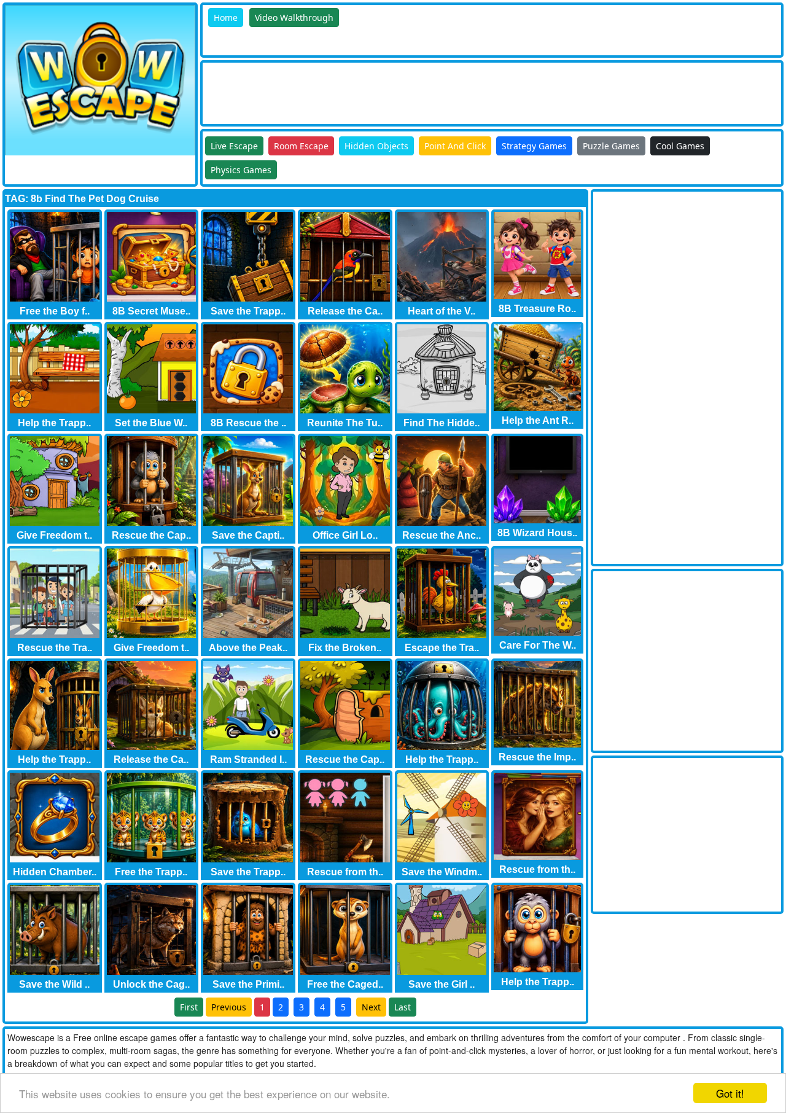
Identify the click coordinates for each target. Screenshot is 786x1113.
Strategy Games (534, 146)
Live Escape (234, 146)
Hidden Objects (376, 146)
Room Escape (301, 146)
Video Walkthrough (294, 17)
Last (402, 1007)
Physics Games (241, 170)
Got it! (730, 1093)
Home (226, 17)
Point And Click (455, 146)
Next (371, 1007)
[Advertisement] (426, 90)
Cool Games (680, 146)
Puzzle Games (611, 146)
